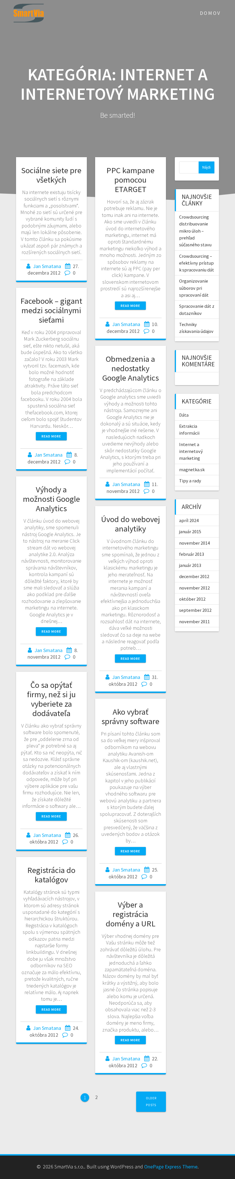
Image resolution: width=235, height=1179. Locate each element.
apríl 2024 (189, 520)
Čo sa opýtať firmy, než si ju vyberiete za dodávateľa (51, 699)
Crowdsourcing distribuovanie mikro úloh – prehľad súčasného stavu (195, 230)
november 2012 (194, 588)
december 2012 (194, 576)
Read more (130, 305)
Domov (210, 13)
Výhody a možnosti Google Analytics (51, 498)
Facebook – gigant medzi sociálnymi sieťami (51, 310)
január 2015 (190, 531)
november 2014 (194, 543)
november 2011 (194, 621)
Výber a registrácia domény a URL (130, 914)
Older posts (151, 1101)
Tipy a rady (190, 480)
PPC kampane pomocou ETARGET (130, 179)
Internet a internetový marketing (191, 451)
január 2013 (190, 565)
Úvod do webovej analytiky (130, 524)
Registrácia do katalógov (51, 875)
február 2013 (191, 554)
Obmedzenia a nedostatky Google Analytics (130, 368)
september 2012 (195, 610)
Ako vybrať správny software (130, 716)
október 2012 (192, 599)
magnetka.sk (192, 469)
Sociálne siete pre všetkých (51, 175)
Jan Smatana (47, 266)
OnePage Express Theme (170, 1166)
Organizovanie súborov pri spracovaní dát (194, 288)
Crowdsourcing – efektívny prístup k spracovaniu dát (196, 263)
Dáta (184, 415)
